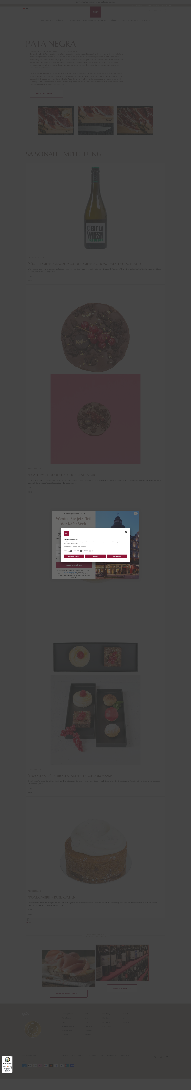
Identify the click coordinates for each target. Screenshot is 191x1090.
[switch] (7, 1070)
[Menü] (11, 1057)
